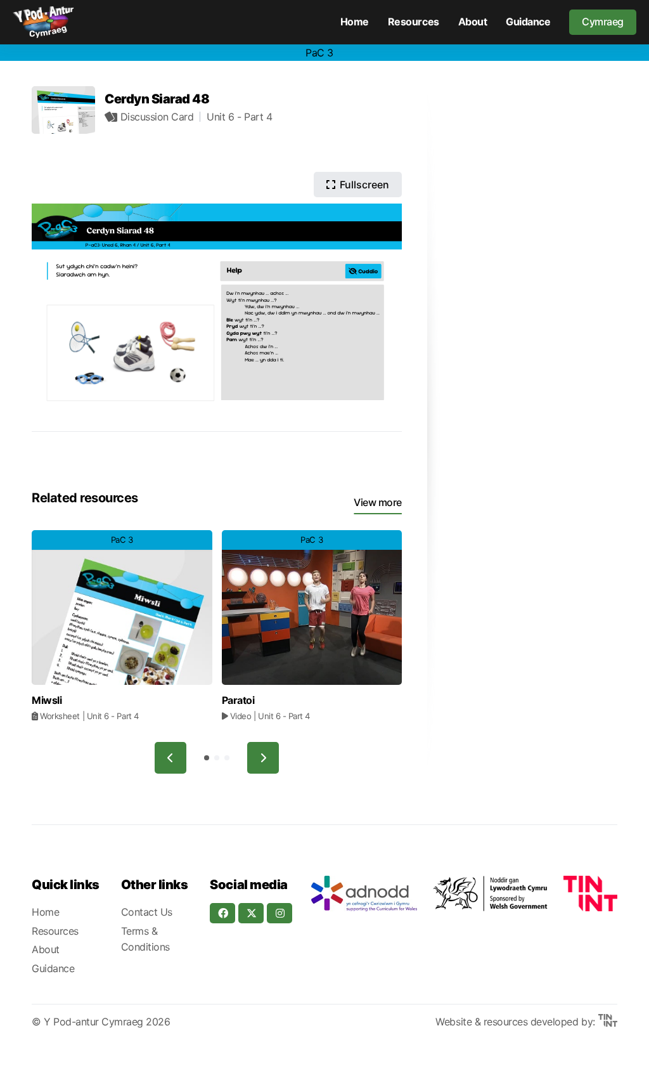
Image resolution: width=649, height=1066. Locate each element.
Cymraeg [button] (603, 21)
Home (354, 21)
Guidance (528, 21)
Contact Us (146, 912)
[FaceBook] (222, 913)
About (472, 21)
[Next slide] (263, 758)
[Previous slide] (170, 758)
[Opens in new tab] (363, 893)
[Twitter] (251, 913)
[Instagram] (279, 913)
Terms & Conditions (145, 939)
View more (378, 502)
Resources (413, 21)
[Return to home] (43, 22)
